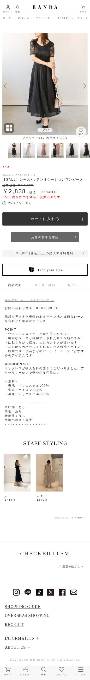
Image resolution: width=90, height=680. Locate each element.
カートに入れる (45, 219)
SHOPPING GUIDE (23, 606)
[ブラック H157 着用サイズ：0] (45, 84)
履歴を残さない (72, 566)
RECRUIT (14, 624)
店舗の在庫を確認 (45, 237)
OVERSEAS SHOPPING (27, 615)
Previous (5, 85)
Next (85, 85)
